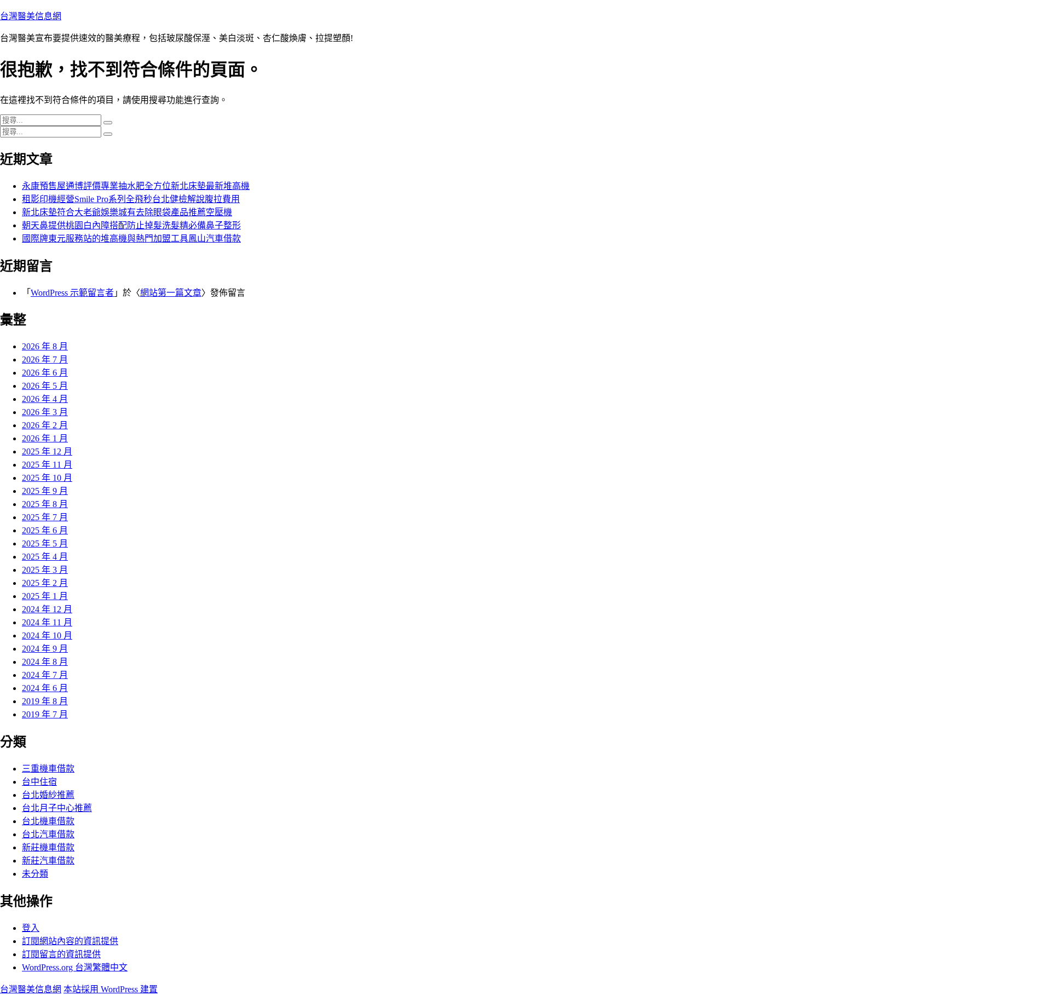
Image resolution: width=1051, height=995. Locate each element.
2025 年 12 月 (47, 451)
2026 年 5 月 (45, 385)
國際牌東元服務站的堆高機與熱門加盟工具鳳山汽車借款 (131, 238)
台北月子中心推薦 (57, 808)
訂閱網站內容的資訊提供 (70, 941)
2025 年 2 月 (45, 583)
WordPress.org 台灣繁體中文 (75, 967)
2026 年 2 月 (45, 425)
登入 (30, 928)
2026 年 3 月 (45, 412)
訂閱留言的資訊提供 (61, 954)
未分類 (35, 873)
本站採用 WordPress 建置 (110, 989)
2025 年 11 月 (47, 464)
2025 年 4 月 (45, 556)
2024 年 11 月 (47, 622)
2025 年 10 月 (47, 477)
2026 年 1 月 (45, 438)
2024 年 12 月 (47, 609)
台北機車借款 (48, 821)
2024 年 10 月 (47, 635)
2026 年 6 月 (45, 372)
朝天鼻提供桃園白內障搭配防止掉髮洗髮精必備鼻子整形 (131, 225)
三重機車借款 (48, 768)
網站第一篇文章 (170, 292)
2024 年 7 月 (45, 675)
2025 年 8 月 (45, 504)
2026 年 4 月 (45, 399)
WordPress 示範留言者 (72, 292)
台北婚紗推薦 (48, 795)
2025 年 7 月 (45, 517)
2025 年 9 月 (45, 491)
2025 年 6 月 (45, 530)
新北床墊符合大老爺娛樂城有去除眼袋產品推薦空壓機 (127, 212)
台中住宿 (39, 781)
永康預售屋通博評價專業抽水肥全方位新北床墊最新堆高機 (136, 186)
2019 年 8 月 (45, 701)
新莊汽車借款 (48, 860)
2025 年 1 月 (45, 596)
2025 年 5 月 (45, 543)
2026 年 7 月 (45, 359)
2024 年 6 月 (45, 688)
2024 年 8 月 (45, 661)
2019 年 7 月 (45, 714)
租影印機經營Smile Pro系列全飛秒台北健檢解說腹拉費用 (131, 199)
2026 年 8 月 (45, 346)
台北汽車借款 (48, 834)
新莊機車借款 (48, 847)
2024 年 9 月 (45, 648)
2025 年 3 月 (45, 569)
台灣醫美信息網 (30, 16)
